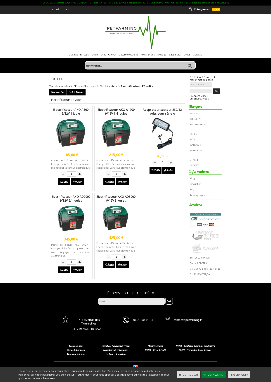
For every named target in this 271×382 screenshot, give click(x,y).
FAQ (192, 189)
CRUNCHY (195, 119)
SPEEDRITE (196, 150)
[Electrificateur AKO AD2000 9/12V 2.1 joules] (71, 233)
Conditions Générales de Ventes (115, 345)
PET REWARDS (198, 124)
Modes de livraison (76, 349)
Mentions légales (155, 345)
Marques (195, 106)
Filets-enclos (148, 54)
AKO (192, 139)
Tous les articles (59, 86)
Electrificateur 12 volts (137, 86)
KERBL (193, 133)
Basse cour (175, 54)
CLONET (194, 165)
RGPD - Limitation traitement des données (195, 345)
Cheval (112, 54)
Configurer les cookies (115, 354)
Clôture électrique (128, 54)
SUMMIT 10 (196, 113)
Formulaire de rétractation (115, 349)
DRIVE (187, 54)
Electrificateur (108, 86)
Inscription (195, 184)
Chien (94, 54)
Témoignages (197, 195)
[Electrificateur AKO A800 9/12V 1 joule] (71, 149)
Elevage (161, 54)
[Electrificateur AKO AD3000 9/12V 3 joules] (116, 232)
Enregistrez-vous (199, 98)
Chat (103, 54)
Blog (192, 178)
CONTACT (198, 54)
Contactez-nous (76, 345)
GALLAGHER (196, 144)
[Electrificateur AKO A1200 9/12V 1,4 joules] (116, 149)
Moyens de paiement (76, 354)
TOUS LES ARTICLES (78, 54)
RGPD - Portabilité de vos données (195, 349)
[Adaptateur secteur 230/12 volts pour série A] (162, 150)
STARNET (195, 159)
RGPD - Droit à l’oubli (155, 349)
